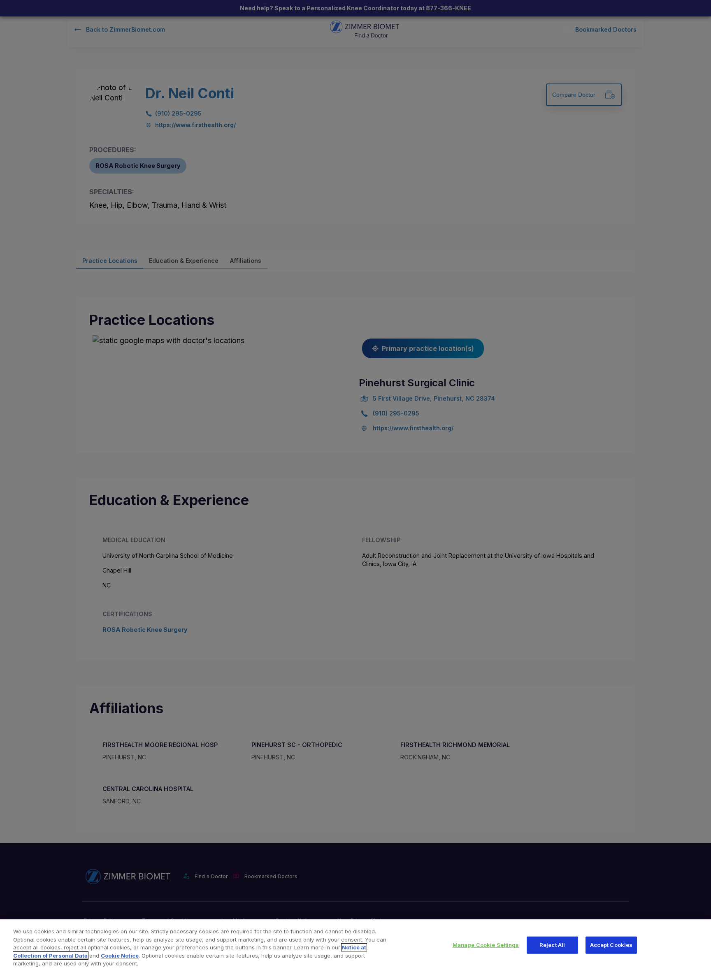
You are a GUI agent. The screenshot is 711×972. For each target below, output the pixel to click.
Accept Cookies (611, 945)
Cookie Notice (120, 955)
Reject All (552, 945)
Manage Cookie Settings (486, 945)
